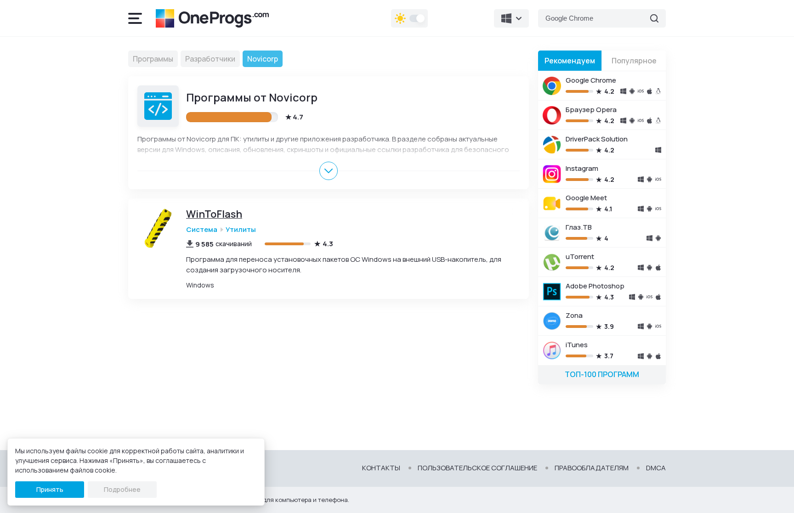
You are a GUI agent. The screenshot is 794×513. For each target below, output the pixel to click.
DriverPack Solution (597, 139)
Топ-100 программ (602, 374)
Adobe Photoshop (595, 286)
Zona (574, 315)
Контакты (381, 468)
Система (201, 229)
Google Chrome (591, 80)
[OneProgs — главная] (212, 18)
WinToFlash (214, 214)
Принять (49, 489)
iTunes (577, 345)
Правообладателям (592, 468)
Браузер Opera (591, 109)
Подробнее (122, 489)
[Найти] (654, 18)
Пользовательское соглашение (477, 468)
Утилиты (241, 229)
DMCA (656, 468)
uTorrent (580, 256)
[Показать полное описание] (328, 171)
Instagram (582, 168)
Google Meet (586, 198)
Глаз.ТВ (579, 227)
